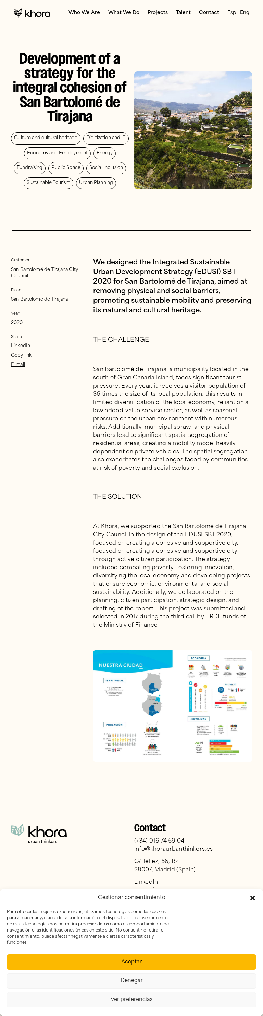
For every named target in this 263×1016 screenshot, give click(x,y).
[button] (252, 898)
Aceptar (131, 962)
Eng (244, 12)
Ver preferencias (131, 999)
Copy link (21, 355)
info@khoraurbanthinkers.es (173, 849)
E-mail (18, 365)
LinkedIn (20, 346)
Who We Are (84, 12)
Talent (183, 12)
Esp (231, 12)
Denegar (132, 981)
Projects (158, 12)
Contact (209, 12)
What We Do (123, 12)
